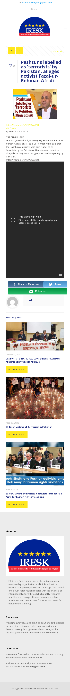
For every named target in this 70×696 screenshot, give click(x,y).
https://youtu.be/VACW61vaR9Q (22, 124)
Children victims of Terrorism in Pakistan (29, 426)
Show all (57, 51)
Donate (35, 9)
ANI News (11, 128)
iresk (29, 300)
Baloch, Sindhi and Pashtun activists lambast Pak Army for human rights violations (34, 495)
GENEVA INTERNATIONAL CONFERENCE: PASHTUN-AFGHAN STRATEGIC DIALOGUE (33, 360)
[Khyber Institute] (35, 27)
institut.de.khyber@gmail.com (37, 2)
